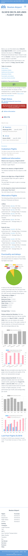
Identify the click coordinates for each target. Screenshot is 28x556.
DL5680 (13, 233)
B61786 (13, 209)
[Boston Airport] (3, 6)
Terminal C (17, 519)
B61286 (13, 206)
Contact (21, 551)
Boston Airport (14, 7)
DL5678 (13, 229)
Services (3, 543)
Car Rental (4, 541)
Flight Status (4, 68)
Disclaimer (17, 551)
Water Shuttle (5, 535)
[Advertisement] (14, 33)
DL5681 (13, 239)
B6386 (12, 219)
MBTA (3, 531)
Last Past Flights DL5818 (8, 78)
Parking (3, 523)
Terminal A (17, 515)
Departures (4, 517)
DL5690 (13, 243)
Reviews (3, 545)
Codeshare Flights (6, 70)
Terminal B (17, 517)
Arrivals (3, 515)
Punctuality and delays (7, 76)
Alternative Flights (6, 74)
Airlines (3, 521)
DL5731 (13, 247)
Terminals (17, 513)
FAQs (2, 547)
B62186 (13, 213)
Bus (2, 539)
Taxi (2, 529)
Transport (4, 525)
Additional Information (7, 72)
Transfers (3, 537)
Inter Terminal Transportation (9, 533)
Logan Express (5, 527)
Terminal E (17, 521)
